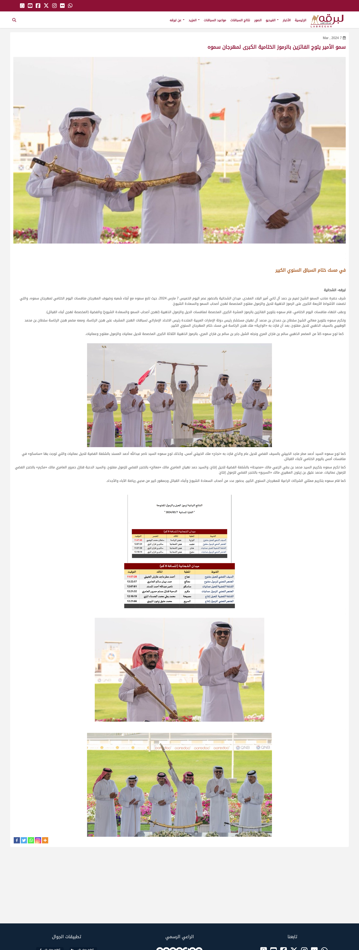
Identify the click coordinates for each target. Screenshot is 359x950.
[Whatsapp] (31, 840)
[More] (45, 840)
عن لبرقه (176, 20)
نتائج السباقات (240, 20)
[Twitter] (24, 840)
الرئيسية (300, 20)
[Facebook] (17, 840)
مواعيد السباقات (215, 20)
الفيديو (271, 20)
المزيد (193, 20)
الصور (258, 20)
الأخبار (287, 20)
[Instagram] (38, 840)
